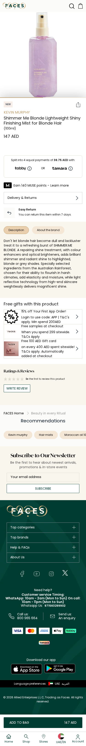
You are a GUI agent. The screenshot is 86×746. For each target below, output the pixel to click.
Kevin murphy (18, 435)
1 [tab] (21, 97)
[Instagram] (51, 573)
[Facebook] (22, 573)
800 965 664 (27, 618)
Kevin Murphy (17, 112)
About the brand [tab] (48, 230)
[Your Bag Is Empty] (80, 6)
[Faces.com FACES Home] (14, 6)
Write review (17, 388)
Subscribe (43, 488)
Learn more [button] (59, 185)
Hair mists (46, 435)
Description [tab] (16, 230)
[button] (53, 683)
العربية (65, 684)
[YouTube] (36, 573)
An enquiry (66, 618)
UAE (57, 684)
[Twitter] (65, 573)
